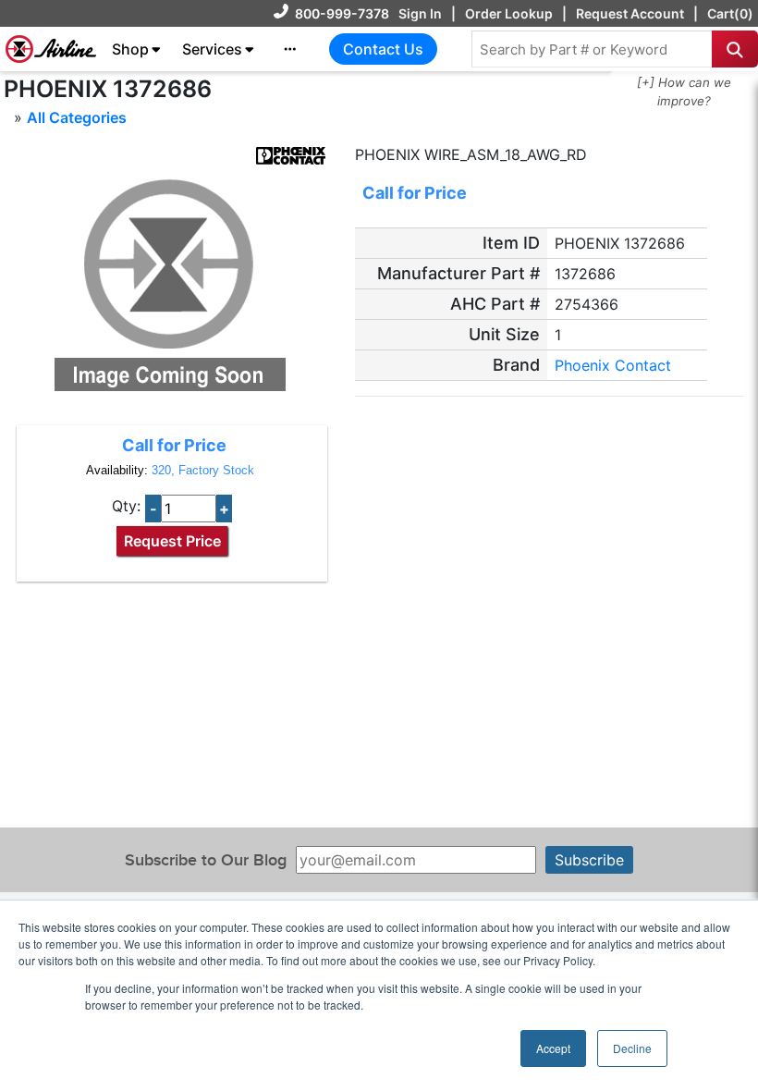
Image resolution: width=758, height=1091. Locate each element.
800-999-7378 (342, 13)
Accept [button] (553, 1048)
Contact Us (383, 49)
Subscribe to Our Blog (206, 860)
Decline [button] (632, 1048)
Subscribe (589, 860)
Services (212, 49)
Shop (130, 49)
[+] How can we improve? (684, 91)
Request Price (172, 541)
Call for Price (174, 445)
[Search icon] (735, 49)
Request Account (630, 13)
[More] (290, 49)
